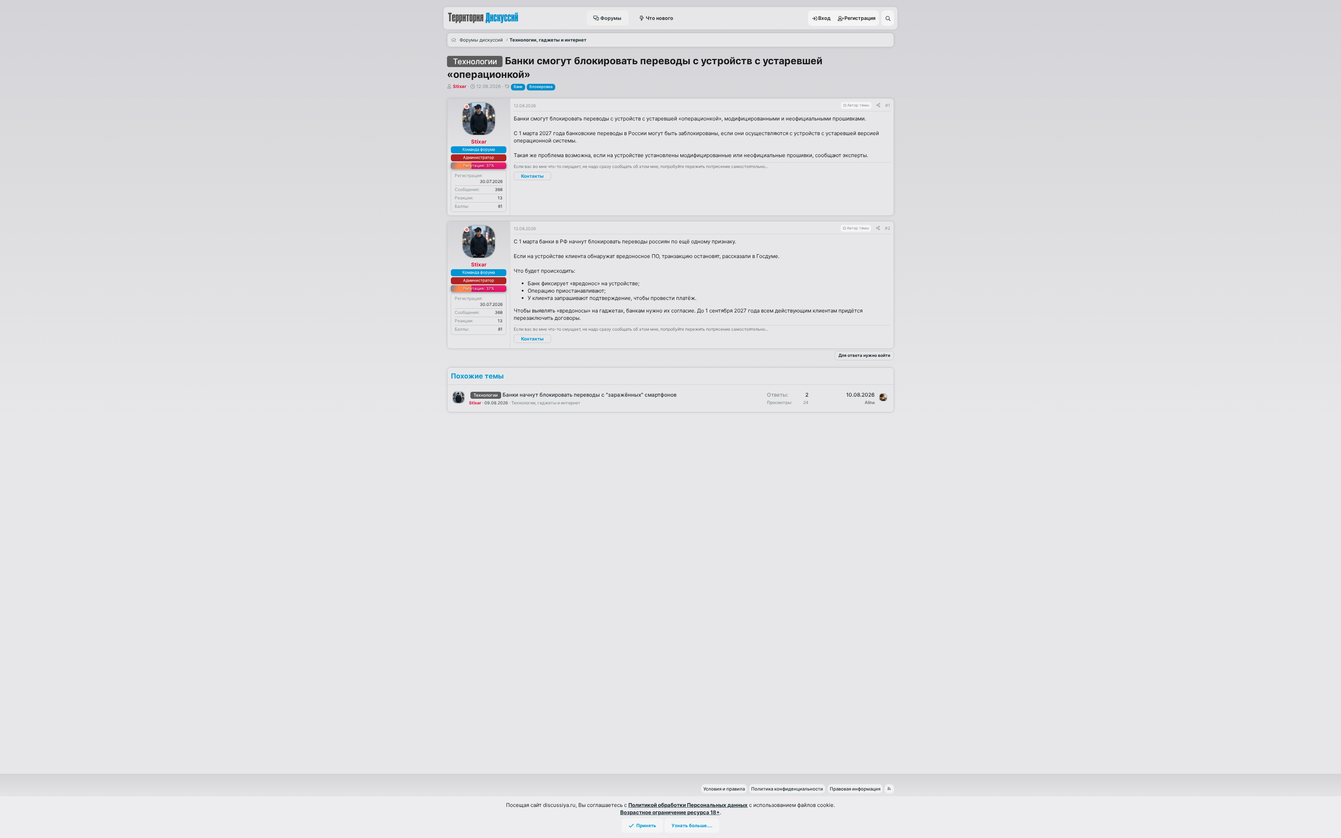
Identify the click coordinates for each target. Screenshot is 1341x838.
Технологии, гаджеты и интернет (545, 402)
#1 (887, 105)
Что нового (659, 18)
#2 (887, 228)
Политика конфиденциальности (787, 789)
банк (518, 86)
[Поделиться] (878, 106)
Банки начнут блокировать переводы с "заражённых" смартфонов (589, 394)
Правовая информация (855, 789)
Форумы (610, 18)
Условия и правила (724, 789)
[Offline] (466, 107)
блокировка (540, 86)
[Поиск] (887, 18)
